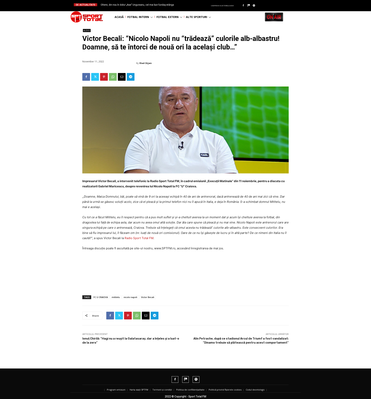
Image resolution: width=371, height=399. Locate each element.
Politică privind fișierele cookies (225, 389)
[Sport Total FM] (86, 17)
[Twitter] (95, 77)
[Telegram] (130, 77)
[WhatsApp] (113, 77)
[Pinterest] (104, 77)
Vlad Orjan (145, 63)
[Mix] (248, 5)
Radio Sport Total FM (139, 238)
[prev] (188, 4)
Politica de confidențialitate (190, 389)
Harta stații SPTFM (139, 389)
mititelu (116, 297)
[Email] (122, 77)
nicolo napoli (130, 297)
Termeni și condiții (162, 389)
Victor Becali (147, 297)
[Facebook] (243, 5)
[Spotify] (254, 5)
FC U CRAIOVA (101, 297)
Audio (86, 30)
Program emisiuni (116, 389)
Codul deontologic (255, 389)
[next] (194, 4)
